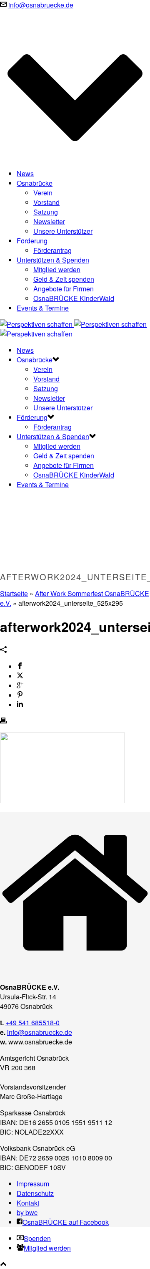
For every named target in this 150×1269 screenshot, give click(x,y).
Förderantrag (52, 250)
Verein (42, 192)
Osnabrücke (34, 183)
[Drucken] (3, 721)
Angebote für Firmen (63, 288)
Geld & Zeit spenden (63, 279)
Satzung (45, 212)
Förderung (32, 240)
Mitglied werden (56, 269)
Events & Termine (43, 308)
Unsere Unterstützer (62, 231)
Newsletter (49, 221)
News (25, 173)
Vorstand (46, 202)
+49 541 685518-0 (32, 1022)
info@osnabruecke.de (40, 5)
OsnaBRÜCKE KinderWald (73, 298)
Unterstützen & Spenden (53, 260)
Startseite (14, 593)
